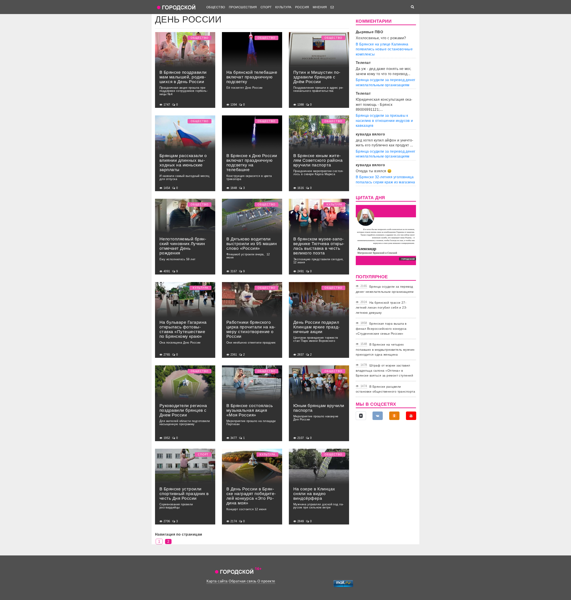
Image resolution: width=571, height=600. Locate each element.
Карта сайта (217, 581)
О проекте (266, 581)
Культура (283, 7)
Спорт (266, 7)
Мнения (320, 7)
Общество (215, 7)
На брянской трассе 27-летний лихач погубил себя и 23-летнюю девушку (381, 307)
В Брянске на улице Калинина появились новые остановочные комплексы (384, 49)
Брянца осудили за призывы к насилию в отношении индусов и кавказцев (384, 120)
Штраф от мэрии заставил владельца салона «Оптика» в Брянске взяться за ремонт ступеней (384, 370)
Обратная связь (243, 581)
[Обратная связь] (332, 7)
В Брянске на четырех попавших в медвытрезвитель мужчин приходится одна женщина (385, 349)
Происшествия (243, 7)
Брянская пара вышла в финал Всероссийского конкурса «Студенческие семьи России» (381, 328)
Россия (302, 7)
